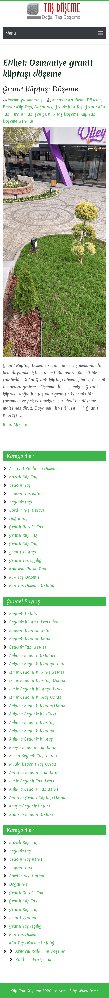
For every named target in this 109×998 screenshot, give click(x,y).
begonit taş (20, 485)
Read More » (15, 425)
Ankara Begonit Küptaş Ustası (37, 705)
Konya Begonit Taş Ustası (33, 747)
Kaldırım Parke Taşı (27, 568)
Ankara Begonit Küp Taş (32, 722)
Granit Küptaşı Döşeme (40, 89)
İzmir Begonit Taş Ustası (32, 781)
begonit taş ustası (26, 493)
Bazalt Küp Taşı (17, 107)
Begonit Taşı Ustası (27, 647)
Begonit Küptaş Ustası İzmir (35, 622)
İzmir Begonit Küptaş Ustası (35, 697)
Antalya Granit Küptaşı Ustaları (39, 797)
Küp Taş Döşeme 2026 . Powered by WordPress (54, 990)
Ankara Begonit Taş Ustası (34, 789)
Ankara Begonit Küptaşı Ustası (38, 664)
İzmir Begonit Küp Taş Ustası (36, 672)
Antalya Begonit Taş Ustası (35, 772)
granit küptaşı (22, 552)
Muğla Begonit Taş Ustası (33, 764)
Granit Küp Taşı (24, 543)
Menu (10, 33)
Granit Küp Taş (69, 107)
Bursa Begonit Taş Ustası (33, 756)
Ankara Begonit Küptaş (31, 739)
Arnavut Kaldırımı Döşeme (76, 100)
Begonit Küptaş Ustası (30, 638)
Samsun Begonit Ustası (31, 814)
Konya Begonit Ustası (29, 806)
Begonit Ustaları (24, 613)
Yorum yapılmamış (25, 100)
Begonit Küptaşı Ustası (31, 630)
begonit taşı (20, 502)
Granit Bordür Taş (26, 527)
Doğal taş (43, 107)
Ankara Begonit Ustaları (32, 655)
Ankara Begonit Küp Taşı (32, 714)
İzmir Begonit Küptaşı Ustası (36, 689)
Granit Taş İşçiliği (29, 114)
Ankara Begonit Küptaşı (31, 730)
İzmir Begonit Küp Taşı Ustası (37, 680)
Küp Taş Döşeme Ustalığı (32, 585)
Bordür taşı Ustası (26, 510)
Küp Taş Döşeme (63, 114)
